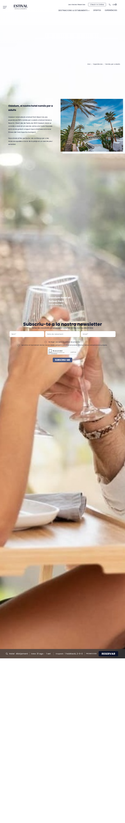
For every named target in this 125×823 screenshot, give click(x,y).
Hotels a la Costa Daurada (28, 20)
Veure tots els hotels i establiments (92, 15)
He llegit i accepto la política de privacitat (64, 342)
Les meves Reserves (76, 5)
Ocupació (59, 654)
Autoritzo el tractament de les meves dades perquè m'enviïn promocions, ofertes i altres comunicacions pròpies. (64, 345)
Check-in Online (97, 5)
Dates (33, 654)
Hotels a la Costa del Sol (64, 20)
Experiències (98, 64)
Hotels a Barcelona (95, 19)
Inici (89, 64)
